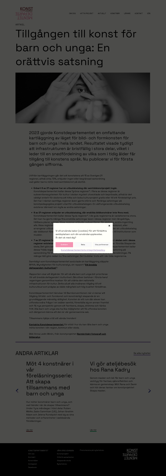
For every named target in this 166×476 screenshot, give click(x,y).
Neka (83, 244)
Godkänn (64, 244)
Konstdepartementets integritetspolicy (83, 249)
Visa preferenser (101, 244)
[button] (109, 226)
